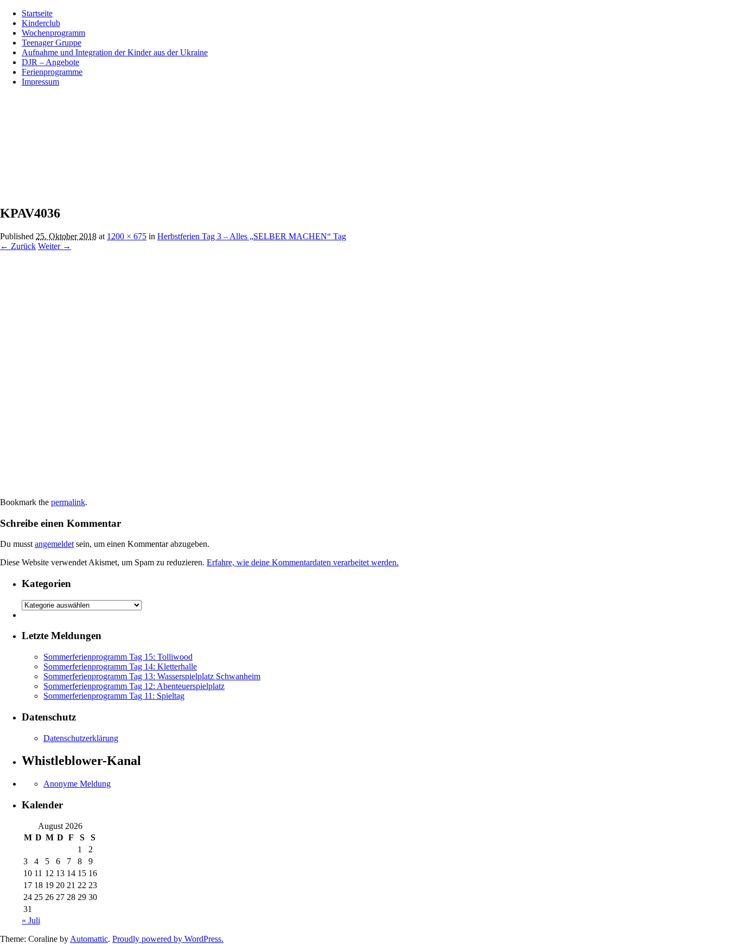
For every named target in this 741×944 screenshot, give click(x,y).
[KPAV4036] (217, 492)
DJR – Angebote (50, 62)
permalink (68, 502)
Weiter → (54, 246)
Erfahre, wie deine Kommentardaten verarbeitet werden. (303, 562)
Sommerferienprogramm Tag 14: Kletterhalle (120, 666)
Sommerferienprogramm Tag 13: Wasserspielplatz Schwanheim (151, 676)
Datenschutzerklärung (80, 738)
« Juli (31, 920)
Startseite (37, 13)
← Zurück (18, 246)
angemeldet (54, 543)
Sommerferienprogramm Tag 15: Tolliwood (118, 656)
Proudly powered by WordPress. (167, 938)
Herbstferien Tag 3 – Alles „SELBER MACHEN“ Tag (251, 236)
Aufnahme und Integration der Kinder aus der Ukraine (115, 52)
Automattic (89, 938)
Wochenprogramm (53, 32)
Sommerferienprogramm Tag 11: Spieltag (113, 695)
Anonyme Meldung (77, 783)
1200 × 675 (126, 236)
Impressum (40, 81)
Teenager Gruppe (51, 42)
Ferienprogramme (52, 71)
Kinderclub (41, 23)
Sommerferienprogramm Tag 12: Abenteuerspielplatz (134, 686)
